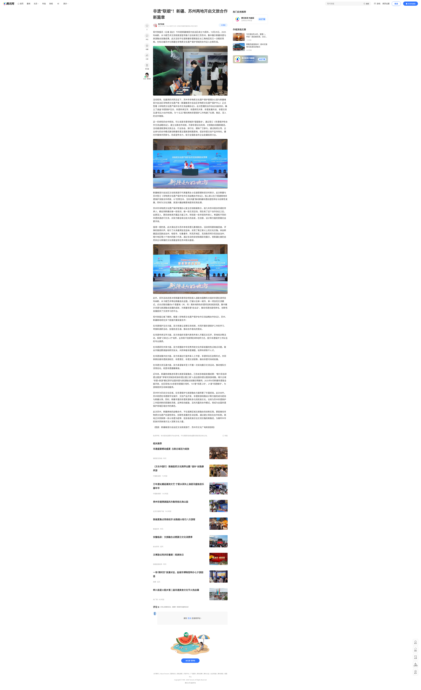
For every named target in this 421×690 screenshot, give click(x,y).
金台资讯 (156, 546)
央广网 (155, 599)
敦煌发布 (156, 529)
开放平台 (186, 674)
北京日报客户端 (158, 511)
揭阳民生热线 (157, 458)
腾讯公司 (187, 683)
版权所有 (193, 683)
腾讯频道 (220, 674)
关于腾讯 (156, 674)
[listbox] (190, 521)
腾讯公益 (206, 674)
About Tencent (164, 674)
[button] (262, 19)
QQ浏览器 (213, 674)
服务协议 (173, 674)
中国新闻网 (157, 476)
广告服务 (193, 674)
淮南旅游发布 (157, 564)
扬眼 (154, 582)
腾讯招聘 (199, 674)
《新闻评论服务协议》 (182, 607)
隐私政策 (179, 674)
